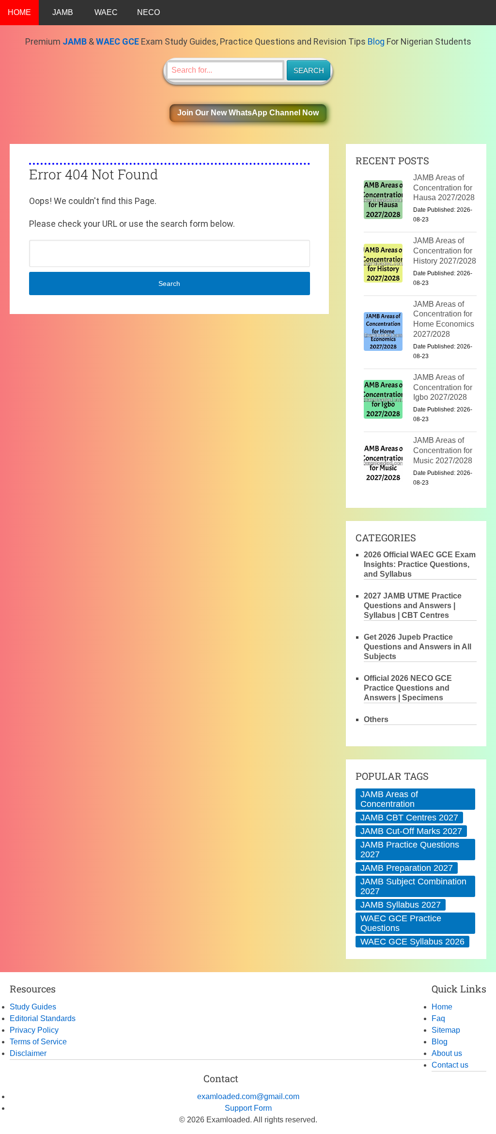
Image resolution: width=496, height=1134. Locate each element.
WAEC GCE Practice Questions (400, 923)
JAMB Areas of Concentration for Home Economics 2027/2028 (443, 319)
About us (447, 1053)
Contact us (450, 1065)
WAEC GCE (117, 41)
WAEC (106, 12)
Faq (438, 1018)
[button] (248, 113)
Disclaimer (28, 1053)
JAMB (62, 12)
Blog (376, 41)
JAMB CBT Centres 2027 (409, 817)
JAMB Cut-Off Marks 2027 (411, 831)
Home (442, 1007)
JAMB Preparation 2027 (406, 868)
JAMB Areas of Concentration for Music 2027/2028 (442, 450)
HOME (19, 12)
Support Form (248, 1108)
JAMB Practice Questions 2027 (409, 849)
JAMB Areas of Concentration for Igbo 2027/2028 (442, 387)
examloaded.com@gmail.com (248, 1096)
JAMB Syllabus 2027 (400, 905)
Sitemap (446, 1030)
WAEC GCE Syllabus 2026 (412, 941)
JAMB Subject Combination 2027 (413, 886)
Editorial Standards (43, 1018)
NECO (148, 12)
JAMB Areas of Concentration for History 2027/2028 (444, 250)
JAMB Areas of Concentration (389, 799)
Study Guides (33, 1007)
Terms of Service (38, 1042)
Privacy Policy (34, 1030)
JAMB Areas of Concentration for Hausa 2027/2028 (444, 187)
